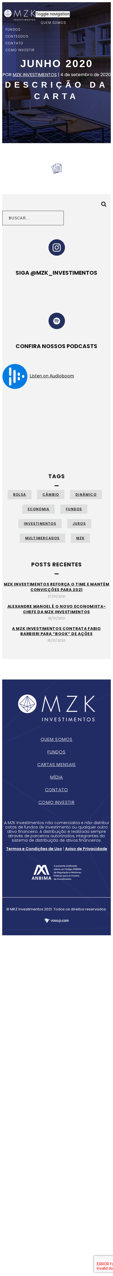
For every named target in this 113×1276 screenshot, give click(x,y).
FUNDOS (13, 29)
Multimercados (42, 538)
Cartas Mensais (56, 764)
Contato (56, 790)
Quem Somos (56, 739)
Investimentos (40, 523)
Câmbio (51, 494)
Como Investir (56, 802)
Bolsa (19, 494)
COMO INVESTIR (20, 50)
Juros (79, 523)
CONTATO (14, 43)
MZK (80, 538)
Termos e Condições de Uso (34, 849)
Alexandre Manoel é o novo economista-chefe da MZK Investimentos (56, 609)
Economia (39, 509)
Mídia (56, 777)
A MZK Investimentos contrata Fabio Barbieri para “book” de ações (56, 631)
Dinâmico (86, 494)
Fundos (74, 509)
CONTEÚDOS (17, 36)
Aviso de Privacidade (86, 849)
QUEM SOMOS (53, 22)
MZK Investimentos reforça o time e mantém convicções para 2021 (56, 586)
